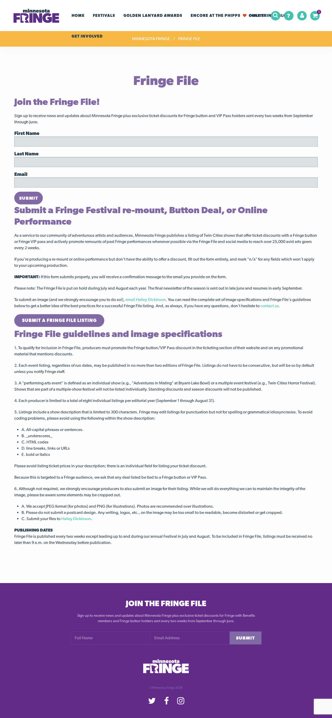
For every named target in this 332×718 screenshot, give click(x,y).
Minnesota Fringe (151, 38)
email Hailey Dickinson (146, 299)
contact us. (270, 305)
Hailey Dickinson (76, 518)
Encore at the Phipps (215, 15)
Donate (256, 15)
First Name (26, 133)
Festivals (104, 15)
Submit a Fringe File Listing (59, 320)
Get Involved (87, 36)
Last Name (26, 153)
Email (20, 174)
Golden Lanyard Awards (152, 15)
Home (78, 15)
